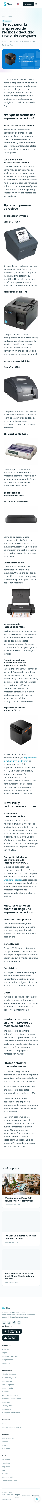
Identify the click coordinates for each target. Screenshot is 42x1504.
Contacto (6, 1449)
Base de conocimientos (11, 1427)
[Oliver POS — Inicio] (8, 4)
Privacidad (6, 1460)
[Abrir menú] (36, 4)
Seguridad (6, 1467)
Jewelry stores (7, 1406)
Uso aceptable (8, 1477)
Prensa (5, 1445)
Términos (6, 1463)
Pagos (4, 1353)
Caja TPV (5, 1349)
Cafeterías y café (9, 1378)
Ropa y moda (7, 1388)
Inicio (4, 16)
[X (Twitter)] (4, 1323)
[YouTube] (9, 1323)
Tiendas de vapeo (9, 1374)
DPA (3, 1470)
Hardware (6, 1363)
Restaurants (7, 1381)
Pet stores (6, 1402)
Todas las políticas (9, 1481)
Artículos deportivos (10, 1395)
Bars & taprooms (8, 1385)
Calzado (5, 1392)
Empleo (5, 1442)
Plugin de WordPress (10, 1356)
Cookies (5, 1474)
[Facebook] (14, 1323)
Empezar (28, 4)
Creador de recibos (13, 880)
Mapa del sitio (17, 1495)
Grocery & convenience (11, 1399)
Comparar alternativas (11, 1413)
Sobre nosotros (8, 1438)
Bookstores (6, 1409)
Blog (10, 16)
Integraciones (7, 1360)
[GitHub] (19, 1323)
